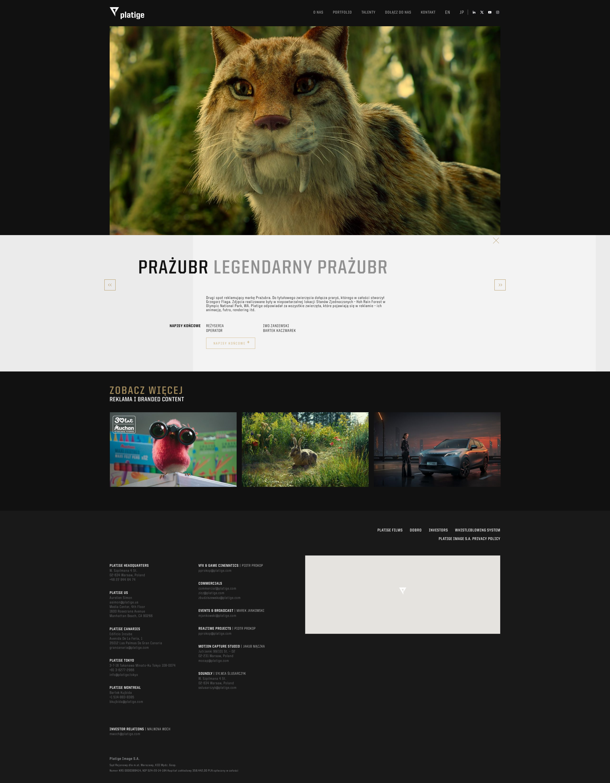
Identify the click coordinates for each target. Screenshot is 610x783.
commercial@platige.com (217, 589)
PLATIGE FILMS (390, 530)
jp (462, 12)
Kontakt (428, 12)
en (447, 12)
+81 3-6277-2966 (122, 670)
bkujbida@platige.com (126, 702)
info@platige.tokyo (124, 675)
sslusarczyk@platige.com (217, 688)
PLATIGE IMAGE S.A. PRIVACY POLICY (469, 539)
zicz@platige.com (211, 593)
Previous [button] (110, 449)
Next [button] (500, 449)
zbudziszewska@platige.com (219, 598)
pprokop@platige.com (215, 571)
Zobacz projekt (173, 460)
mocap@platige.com (213, 661)
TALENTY (368, 12)
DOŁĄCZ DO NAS (398, 12)
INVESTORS (438, 530)
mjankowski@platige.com (217, 616)
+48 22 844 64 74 (123, 580)
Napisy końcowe (232, 342)
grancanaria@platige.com (129, 648)
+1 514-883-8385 (122, 697)
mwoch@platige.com (125, 734)
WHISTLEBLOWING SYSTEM (477, 530)
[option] (173, 449)
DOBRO (416, 530)
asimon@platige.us (124, 602)
